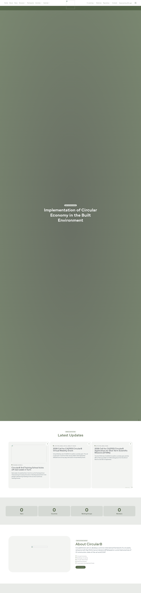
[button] (135, 3)
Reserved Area (123, 3)
